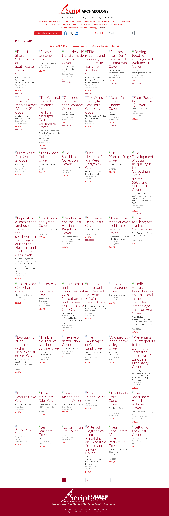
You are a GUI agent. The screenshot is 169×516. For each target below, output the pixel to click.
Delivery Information (110, 504)
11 (100, 480)
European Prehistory (79, 46)
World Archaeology (69, 24)
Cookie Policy (82, 504)
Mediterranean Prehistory (99, 46)
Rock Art (115, 46)
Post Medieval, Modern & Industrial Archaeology (79, 28)
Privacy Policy (72, 504)
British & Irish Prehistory (59, 46)
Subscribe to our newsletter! (48, 33)
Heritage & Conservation (111, 21)
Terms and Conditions (59, 504)
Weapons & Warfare (52, 24)
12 (105, 480)
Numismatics (126, 21)
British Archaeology (73, 21)
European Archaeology (91, 21)
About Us (91, 504)
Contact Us (98, 504)
